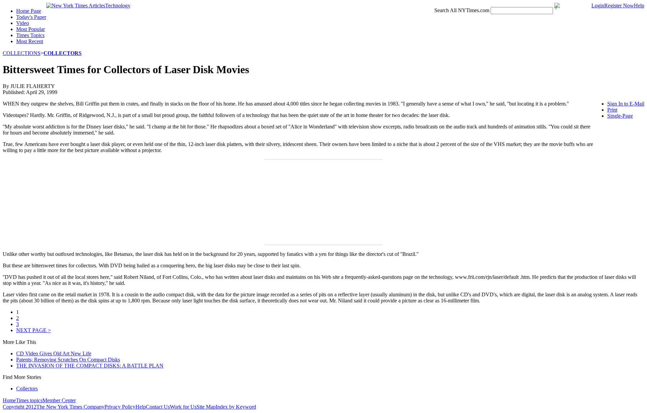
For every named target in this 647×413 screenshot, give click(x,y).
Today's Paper (31, 17)
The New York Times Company (70, 407)
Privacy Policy (119, 407)
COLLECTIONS (21, 53)
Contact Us (158, 407)
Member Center (59, 400)
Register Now (619, 5)
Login (597, 5)
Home (9, 400)
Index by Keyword (236, 407)
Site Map (206, 407)
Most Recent (29, 41)
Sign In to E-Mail (625, 104)
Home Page (28, 11)
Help (639, 5)
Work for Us (183, 407)
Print (612, 110)
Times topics (29, 400)
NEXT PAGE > (33, 330)
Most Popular (30, 29)
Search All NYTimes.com (461, 10)
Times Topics (30, 35)
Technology (117, 5)
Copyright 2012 (19, 407)
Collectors (27, 388)
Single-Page (620, 116)
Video (22, 23)
